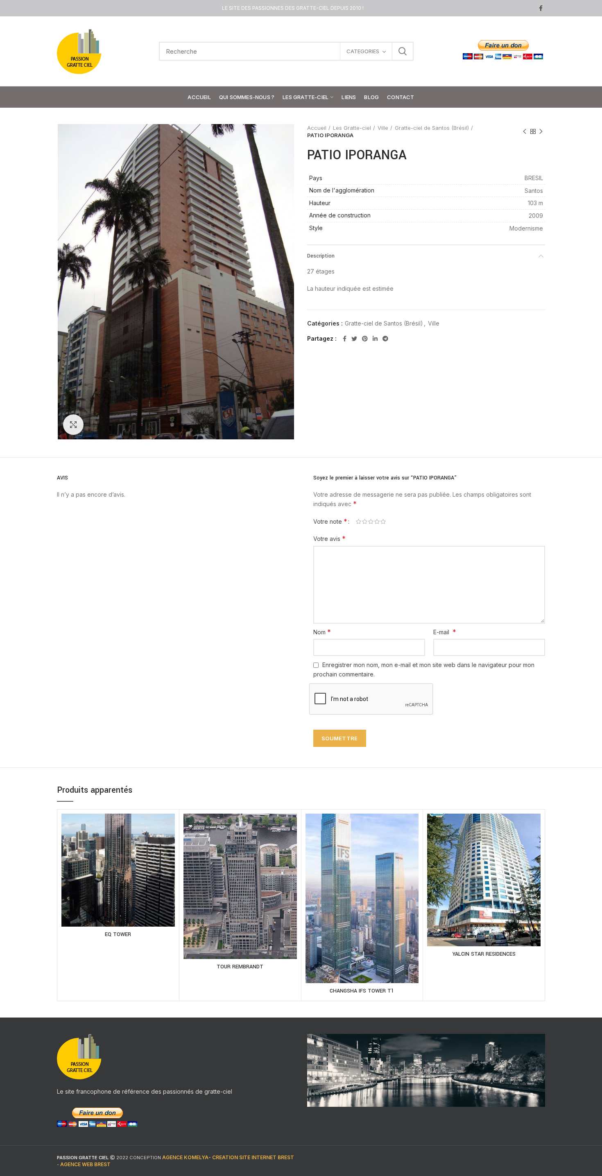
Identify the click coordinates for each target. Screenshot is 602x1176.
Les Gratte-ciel (352, 127)
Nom (322, 632)
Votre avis (329, 538)
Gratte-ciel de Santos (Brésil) (432, 127)
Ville (383, 127)
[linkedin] (375, 338)
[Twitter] (354, 338)
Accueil (316, 127)
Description (321, 256)
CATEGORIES (362, 51)
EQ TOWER (118, 934)
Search (402, 51)
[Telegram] (385, 338)
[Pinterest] (365, 338)
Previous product (525, 131)
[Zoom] (73, 424)
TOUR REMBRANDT (240, 966)
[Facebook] (540, 8)
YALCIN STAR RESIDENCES (484, 954)
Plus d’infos (118, 879)
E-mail (444, 632)
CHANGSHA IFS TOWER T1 (362, 991)
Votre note (330, 521)
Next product (541, 131)
